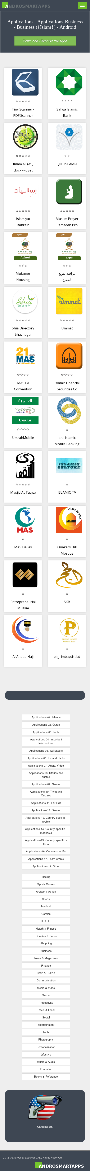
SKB (67, 602)
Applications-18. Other (45, 866)
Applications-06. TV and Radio (46, 758)
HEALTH (46, 921)
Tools (46, 1032)
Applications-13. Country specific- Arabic (46, 819)
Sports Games (46, 884)
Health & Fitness (46, 928)
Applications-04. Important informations (46, 741)
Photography (46, 1039)
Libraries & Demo (46, 936)
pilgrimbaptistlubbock (71, 656)
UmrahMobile (23, 437)
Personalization (46, 1047)
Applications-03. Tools (46, 732)
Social (46, 1017)
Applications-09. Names (46, 784)
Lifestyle (46, 1054)
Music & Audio (46, 1062)
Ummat (67, 328)
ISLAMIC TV (67, 492)
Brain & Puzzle (46, 973)
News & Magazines (46, 958)
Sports (46, 899)
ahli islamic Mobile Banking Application (67, 443)
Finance (46, 965)
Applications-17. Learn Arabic (46, 859)
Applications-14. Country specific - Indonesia (46, 831)
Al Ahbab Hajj (23, 656)
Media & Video (46, 988)
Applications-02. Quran (46, 724)
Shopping (46, 943)
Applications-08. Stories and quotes (46, 775)
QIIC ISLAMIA (67, 164)
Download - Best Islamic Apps (45, 40)
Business (46, 951)
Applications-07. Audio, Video (46, 765)
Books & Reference (46, 1076)
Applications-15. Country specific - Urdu (46, 842)
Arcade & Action (46, 891)
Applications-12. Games (45, 810)
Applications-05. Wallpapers (46, 751)
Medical (46, 906)
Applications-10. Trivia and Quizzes (46, 793)
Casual (46, 995)
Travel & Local (46, 1010)
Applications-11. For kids (46, 803)
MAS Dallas (23, 547)
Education (46, 1069)
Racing (46, 877)
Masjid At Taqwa (23, 492)
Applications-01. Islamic (46, 717)
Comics (46, 914)
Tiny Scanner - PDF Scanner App (23, 115)
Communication (46, 980)
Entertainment (45, 1025)
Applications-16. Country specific (46, 851)
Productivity (46, 1003)
